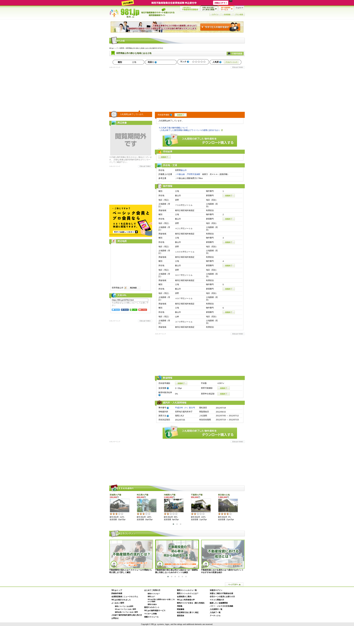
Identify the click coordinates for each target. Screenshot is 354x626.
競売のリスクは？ (154, 593)
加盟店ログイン (216, 590)
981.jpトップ (142, 13)
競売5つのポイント (152, 607)
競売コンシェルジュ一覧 (187, 590)
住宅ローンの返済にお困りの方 (222, 597)
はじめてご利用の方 (152, 590)
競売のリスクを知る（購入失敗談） (191, 603)
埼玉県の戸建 (142, 495)
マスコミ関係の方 (217, 600)
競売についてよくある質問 (124, 606)
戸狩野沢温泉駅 (193, 174)
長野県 (121, 48)
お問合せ (115, 618)
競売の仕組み (152, 604)
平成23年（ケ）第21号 (185, 408)
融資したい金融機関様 (219, 603)
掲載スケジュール (151, 617)
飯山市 (184, 170)
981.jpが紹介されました (121, 600)
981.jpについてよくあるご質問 (125, 609)
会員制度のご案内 (184, 597)
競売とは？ (151, 596)
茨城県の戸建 (115, 495)
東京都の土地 (224, 495)
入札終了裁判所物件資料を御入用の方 (126, 615)
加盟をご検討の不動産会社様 (221, 593)
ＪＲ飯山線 (180, 174)
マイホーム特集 (150, 614)
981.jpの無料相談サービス (155, 611)
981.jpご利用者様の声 (186, 600)
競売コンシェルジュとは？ (188, 593)
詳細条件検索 (116, 593)
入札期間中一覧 (216, 609)
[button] (173, 524)
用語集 (179, 606)
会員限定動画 (116, 597)
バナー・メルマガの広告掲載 (221, 606)
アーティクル (215, 616)
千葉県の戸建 (197, 495)
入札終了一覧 (215, 612)
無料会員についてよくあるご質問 (126, 612)
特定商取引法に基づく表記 (188, 612)
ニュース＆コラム (131, 597)
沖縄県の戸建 (169, 495)
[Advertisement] (177, 87)
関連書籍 (180, 609)
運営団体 (180, 616)
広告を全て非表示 (237, 67)
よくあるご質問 (117, 603)
